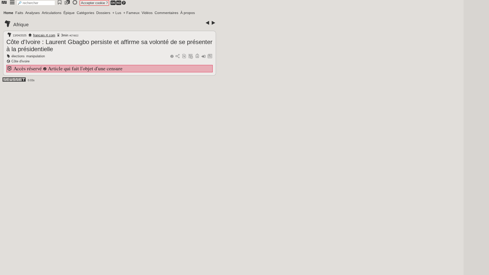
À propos (187, 13)
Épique (69, 13)
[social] (177, 56)
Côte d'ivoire (20, 61)
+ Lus (116, 13)
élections (18, 56)
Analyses (32, 13)
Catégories (85, 13)
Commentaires (166, 13)
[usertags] (184, 56)
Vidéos (147, 13)
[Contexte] (191, 56)
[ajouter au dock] (203, 56)
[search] (36, 3)
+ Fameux (131, 13)
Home (8, 13)
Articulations (51, 13)
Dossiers (103, 13)
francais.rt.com (44, 35)
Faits (19, 13)
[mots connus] (197, 56)
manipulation (35, 56)
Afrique (21, 24)
